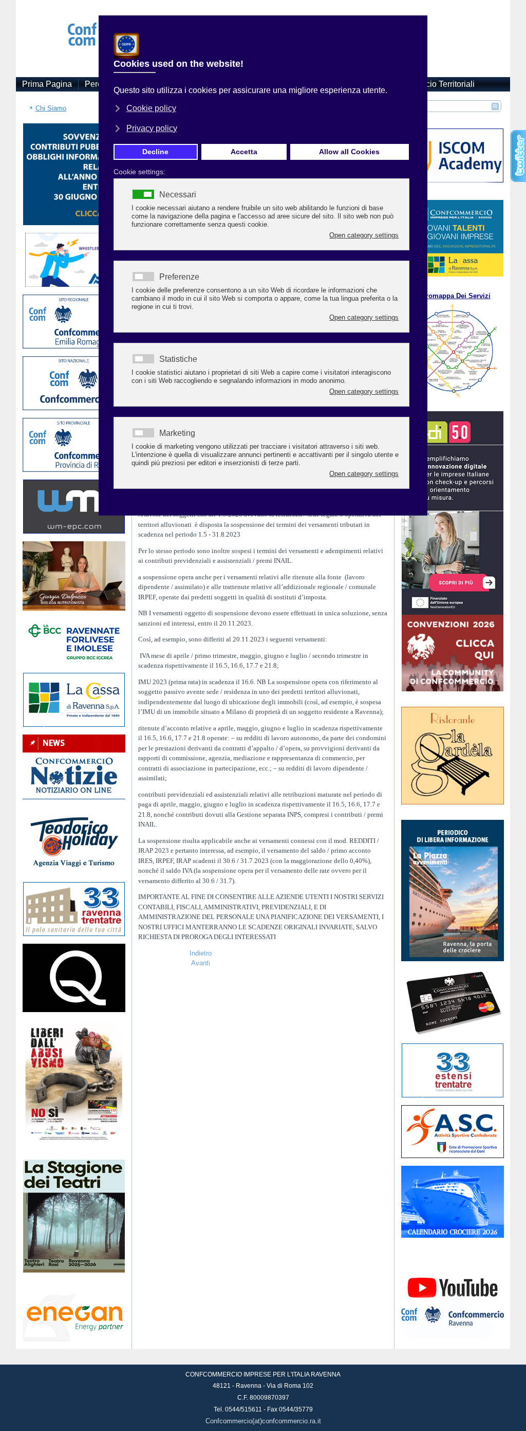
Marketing (177, 433)
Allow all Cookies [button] (349, 152)
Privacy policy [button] (151, 128)
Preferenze (179, 277)
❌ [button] (417, 25)
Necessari (177, 195)
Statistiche (178, 359)
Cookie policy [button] (151, 108)
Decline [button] (155, 152)
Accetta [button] (244, 152)
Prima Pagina (47, 84)
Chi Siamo (50, 108)
